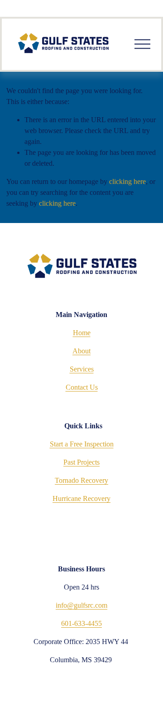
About (81, 351)
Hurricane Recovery (81, 498)
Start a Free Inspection (82, 444)
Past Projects (81, 462)
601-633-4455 (81, 623)
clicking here (127, 181)
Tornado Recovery (81, 480)
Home (82, 333)
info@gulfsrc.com (81, 605)
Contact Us (82, 387)
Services (82, 369)
